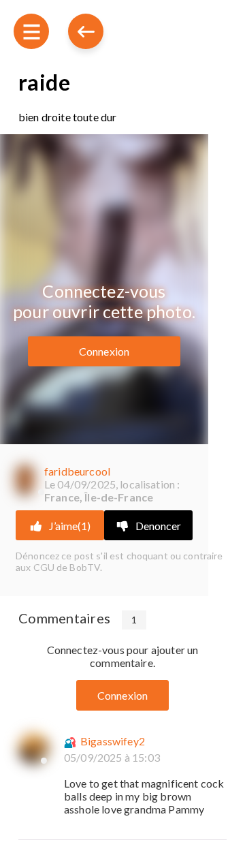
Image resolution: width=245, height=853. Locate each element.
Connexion (104, 350)
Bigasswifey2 (112, 740)
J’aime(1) (70, 525)
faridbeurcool (77, 471)
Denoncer (158, 525)
